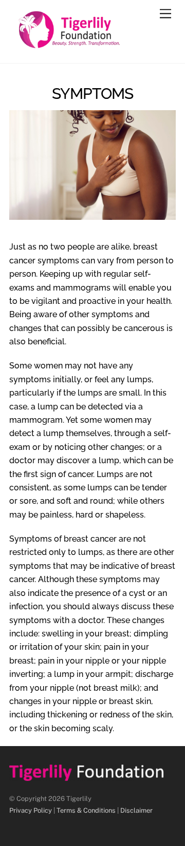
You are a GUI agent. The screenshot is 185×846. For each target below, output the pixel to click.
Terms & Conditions (86, 810)
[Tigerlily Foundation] (89, 44)
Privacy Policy (30, 810)
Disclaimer (136, 810)
